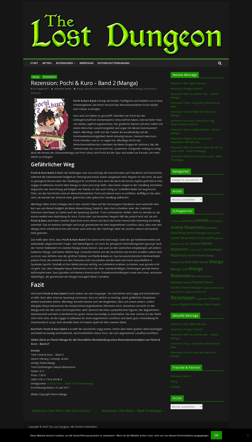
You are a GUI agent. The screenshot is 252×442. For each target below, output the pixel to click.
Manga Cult (179, 269)
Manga (36, 76)
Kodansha (177, 262)
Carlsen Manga (195, 233)
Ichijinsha (193, 249)
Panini (125, 88)
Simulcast (175, 304)
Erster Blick (184, 243)
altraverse (188, 221)
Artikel (47, 63)
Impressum (86, 63)
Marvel (196, 276)
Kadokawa (215, 249)
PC (202, 287)
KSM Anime (200, 262)
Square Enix (189, 304)
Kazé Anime (188, 255)
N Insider (176, 386)
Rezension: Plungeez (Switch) (187, 88)
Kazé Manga (206, 255)
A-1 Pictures (176, 221)
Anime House (215, 221)
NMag (174, 381)
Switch (216, 304)
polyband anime (193, 291)
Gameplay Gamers (181, 376)
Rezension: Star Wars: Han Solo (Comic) (59, 411)
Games (195, 243)
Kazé (175, 255)
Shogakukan (201, 298)
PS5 (204, 291)
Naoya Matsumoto (112, 88)
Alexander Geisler (63, 88)
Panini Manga (135, 88)
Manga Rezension (93, 88)
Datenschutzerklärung (113, 63)
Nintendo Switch (181, 282)
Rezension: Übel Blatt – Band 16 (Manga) (133, 411)
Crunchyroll (205, 238)
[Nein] (247, 435)
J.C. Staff (203, 249)
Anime (202, 220)
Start (34, 63)
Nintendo (206, 276)
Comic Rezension (184, 238)
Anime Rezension (187, 227)
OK (216, 435)
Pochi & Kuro (150, 88)
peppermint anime (214, 287)
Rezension (36, 93)
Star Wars (204, 304)
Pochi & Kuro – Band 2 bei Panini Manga (70, 383)
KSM (188, 262)
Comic (209, 233)
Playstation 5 (177, 291)
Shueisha (214, 298)
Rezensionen (64, 63)
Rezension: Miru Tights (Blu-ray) (188, 83)
